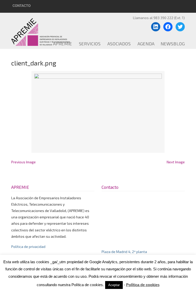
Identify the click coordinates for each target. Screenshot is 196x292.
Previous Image (23, 162)
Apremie (48, 30)
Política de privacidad (28, 246)
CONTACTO (22, 6)
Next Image (176, 162)
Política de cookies (143, 285)
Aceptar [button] (114, 285)
